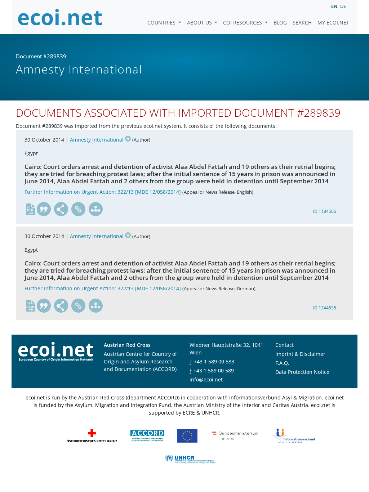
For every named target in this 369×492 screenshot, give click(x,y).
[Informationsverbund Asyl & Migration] (293, 435)
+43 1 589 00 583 (214, 361)
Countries (162, 22)
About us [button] (200, 22)
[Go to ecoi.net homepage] (60, 16)
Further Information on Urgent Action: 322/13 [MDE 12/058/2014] (103, 191)
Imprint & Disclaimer (300, 353)
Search (302, 22)
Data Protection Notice (302, 371)
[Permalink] (78, 209)
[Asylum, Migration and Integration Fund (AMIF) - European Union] (187, 435)
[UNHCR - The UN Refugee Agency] (190, 458)
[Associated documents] (96, 209)
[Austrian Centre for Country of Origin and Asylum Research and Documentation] (147, 435)
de (343, 6)
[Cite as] (44, 209)
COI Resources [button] (243, 22)
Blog (280, 22)
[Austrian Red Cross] (92, 435)
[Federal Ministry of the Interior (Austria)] (235, 435)
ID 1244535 (324, 308)
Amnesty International (97, 139)
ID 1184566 (324, 211)
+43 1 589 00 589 (214, 370)
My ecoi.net (333, 22)
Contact (284, 344)
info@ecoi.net (206, 379)
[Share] (61, 209)
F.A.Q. (282, 362)
